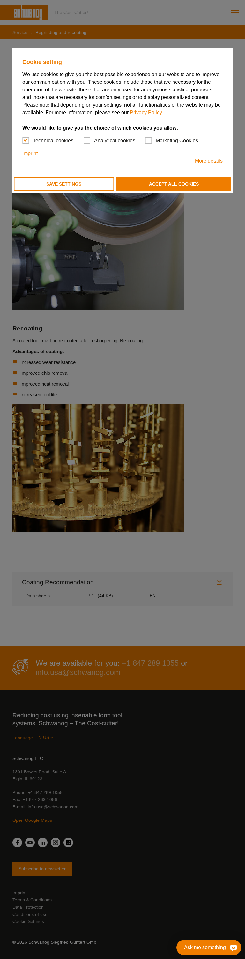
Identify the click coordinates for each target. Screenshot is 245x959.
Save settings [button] (63, 184)
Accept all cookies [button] (174, 184)
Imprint (30, 153)
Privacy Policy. (146, 112)
